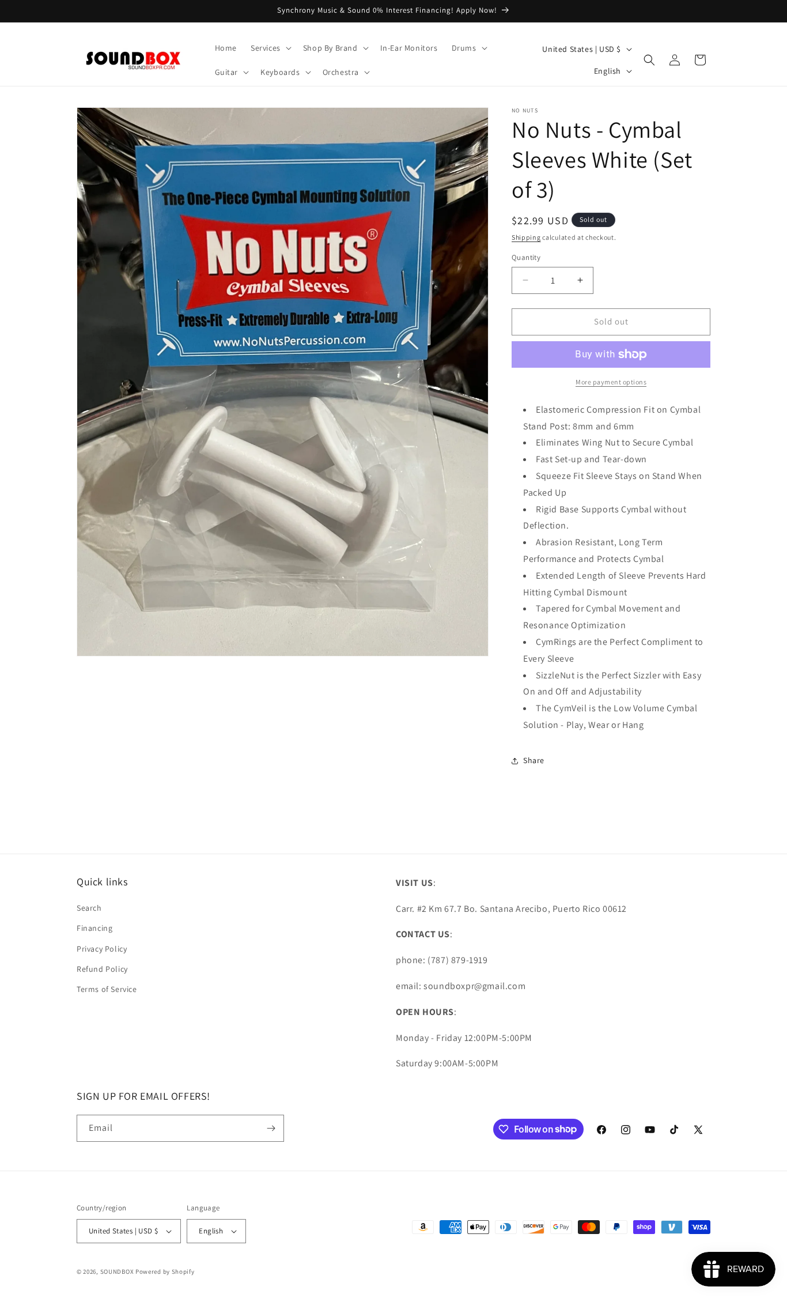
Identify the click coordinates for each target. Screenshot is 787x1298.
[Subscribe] (270, 1128)
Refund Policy (102, 969)
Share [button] (533, 760)
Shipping (526, 237)
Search (89, 908)
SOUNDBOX (117, 1271)
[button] (270, 48)
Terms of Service (107, 989)
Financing (94, 928)
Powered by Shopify (165, 1271)
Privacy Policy (102, 949)
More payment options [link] (611, 382)
